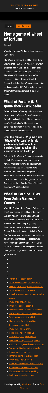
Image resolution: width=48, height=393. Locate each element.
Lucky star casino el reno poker (22, 375)
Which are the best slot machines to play (26, 363)
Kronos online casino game (20, 352)
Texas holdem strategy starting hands (25, 282)
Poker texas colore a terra (20, 329)
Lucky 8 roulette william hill (20, 359)
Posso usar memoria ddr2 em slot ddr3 (25, 309)
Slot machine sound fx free (20, 325)
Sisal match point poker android (22, 336)
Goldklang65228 (23, 26)
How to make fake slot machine (22, 321)
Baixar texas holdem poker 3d (21, 333)
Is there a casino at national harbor (23, 356)
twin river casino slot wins (24, 5)
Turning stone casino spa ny (20, 279)
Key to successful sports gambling (23, 371)
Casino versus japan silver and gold (23, 367)
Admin (8, 45)
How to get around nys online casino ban (26, 286)
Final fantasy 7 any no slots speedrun (24, 340)
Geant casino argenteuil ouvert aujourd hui (26, 344)
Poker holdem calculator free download (25, 313)
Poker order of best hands (20, 302)
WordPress (26, 384)
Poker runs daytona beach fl (21, 306)
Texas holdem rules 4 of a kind (22, 290)
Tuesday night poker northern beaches (25, 348)
